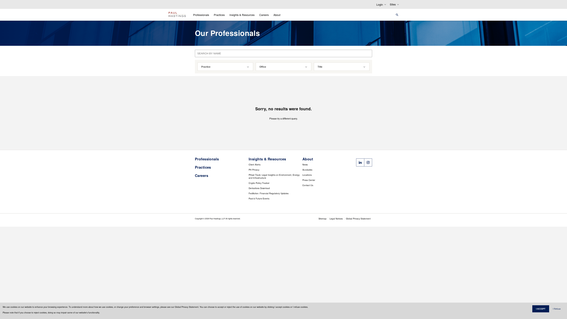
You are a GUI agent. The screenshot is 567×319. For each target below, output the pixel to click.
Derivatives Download (259, 188)
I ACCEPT (540, 309)
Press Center (308, 180)
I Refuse (557, 309)
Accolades (307, 169)
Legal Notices (336, 218)
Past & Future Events (259, 198)
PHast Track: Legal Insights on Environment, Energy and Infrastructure (274, 176)
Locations (307, 174)
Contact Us (307, 185)
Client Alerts (254, 164)
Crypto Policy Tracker (259, 183)
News (305, 164)
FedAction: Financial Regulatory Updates (269, 193)
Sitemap (322, 218)
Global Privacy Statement (358, 218)
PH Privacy (254, 169)
